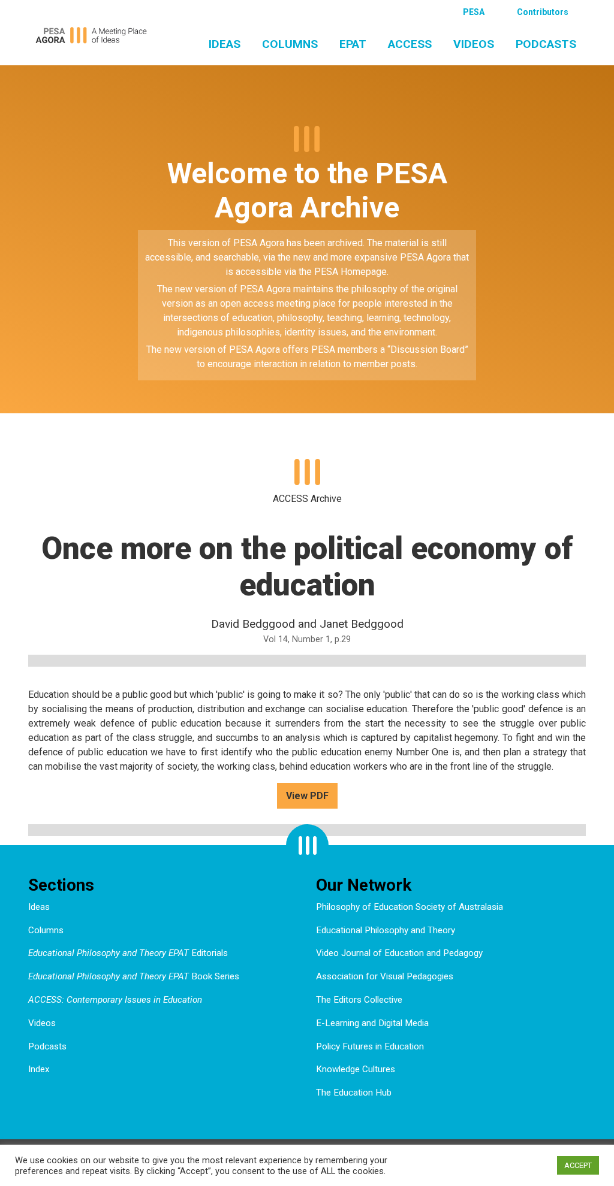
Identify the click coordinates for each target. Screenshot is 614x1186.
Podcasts (546, 44)
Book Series (133, 976)
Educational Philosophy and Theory (385, 930)
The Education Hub (354, 1092)
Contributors (542, 12)
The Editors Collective (359, 999)
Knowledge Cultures (355, 1069)
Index (39, 1069)
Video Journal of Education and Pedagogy (399, 953)
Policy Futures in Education (370, 1046)
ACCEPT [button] (578, 1165)
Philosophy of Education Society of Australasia (409, 906)
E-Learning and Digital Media (372, 1023)
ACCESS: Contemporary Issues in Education (115, 999)
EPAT (352, 44)
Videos (473, 44)
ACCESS (410, 44)
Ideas (224, 44)
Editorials (128, 953)
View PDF (307, 795)
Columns (290, 44)
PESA (473, 12)
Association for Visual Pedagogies (384, 976)
